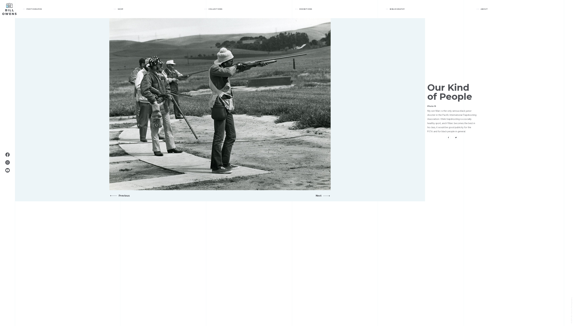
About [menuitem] (482, 9)
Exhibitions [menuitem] (303, 9)
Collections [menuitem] (213, 9)
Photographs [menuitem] (32, 9)
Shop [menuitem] (118, 9)
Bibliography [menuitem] (395, 9)
